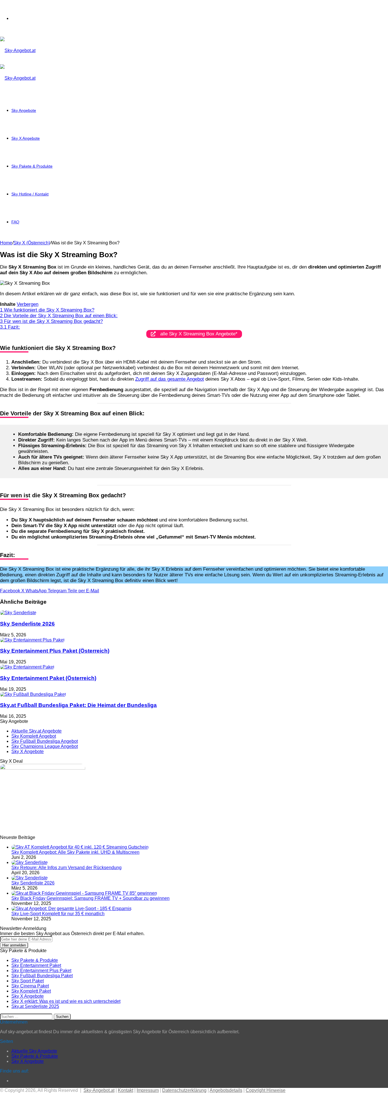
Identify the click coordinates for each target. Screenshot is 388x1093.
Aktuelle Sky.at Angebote (36, 731)
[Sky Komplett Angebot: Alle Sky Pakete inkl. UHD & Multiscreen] (80, 847)
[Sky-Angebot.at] (18, 50)
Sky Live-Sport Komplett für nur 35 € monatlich (58, 913)
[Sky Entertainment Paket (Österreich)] (27, 667)
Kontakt (125, 1090)
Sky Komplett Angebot (33, 736)
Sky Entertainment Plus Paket (41, 970)
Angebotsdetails (226, 1090)
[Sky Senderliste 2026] (18, 612)
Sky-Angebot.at (99, 1090)
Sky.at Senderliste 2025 (35, 1006)
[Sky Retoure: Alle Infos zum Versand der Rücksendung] (29, 862)
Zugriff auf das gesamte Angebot (169, 379)
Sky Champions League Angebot (44, 746)
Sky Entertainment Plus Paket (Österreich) (54, 651)
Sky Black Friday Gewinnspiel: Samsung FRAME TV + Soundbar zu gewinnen (90, 898)
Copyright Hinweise (265, 1090)
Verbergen (27, 304)
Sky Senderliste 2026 (27, 624)
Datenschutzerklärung (184, 1090)
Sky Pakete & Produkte (32, 166)
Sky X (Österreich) (31, 242)
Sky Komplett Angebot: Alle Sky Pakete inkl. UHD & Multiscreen (75, 852)
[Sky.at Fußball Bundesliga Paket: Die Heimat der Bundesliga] (33, 694)
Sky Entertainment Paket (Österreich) (48, 678)
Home (6, 242)
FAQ (15, 222)
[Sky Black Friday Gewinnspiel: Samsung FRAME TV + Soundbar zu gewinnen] (84, 893)
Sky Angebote (23, 110)
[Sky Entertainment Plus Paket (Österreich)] (32, 640)
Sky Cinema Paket (30, 985)
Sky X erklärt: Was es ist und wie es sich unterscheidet (65, 1001)
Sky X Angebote (25, 138)
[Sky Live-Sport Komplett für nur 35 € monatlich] (71, 908)
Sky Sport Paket (27, 980)
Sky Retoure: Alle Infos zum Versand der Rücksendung (66, 867)
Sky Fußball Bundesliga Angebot (44, 741)
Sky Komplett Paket (31, 991)
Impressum (148, 1090)
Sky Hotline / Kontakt (30, 194)
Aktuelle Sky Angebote (34, 1051)
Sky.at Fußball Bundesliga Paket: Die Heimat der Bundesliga (78, 705)
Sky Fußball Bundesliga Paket (42, 975)
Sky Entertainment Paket (36, 965)
